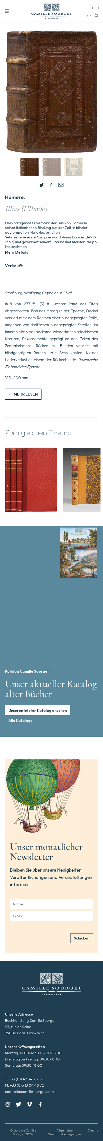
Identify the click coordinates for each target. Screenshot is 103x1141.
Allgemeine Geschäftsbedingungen (64, 1132)
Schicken (81, 938)
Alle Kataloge (20, 720)
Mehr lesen (26, 394)
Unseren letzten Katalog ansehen (37, 710)
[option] (31, 479)
